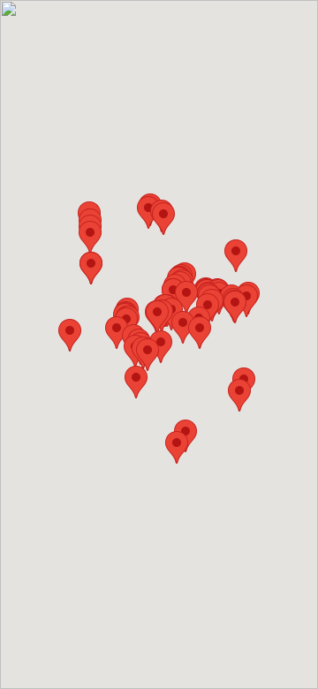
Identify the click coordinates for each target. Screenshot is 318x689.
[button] (176, 447)
